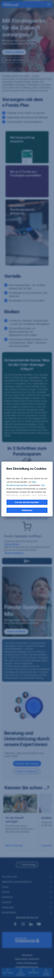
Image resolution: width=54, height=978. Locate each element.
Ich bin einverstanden (27, 502)
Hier (43, 485)
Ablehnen (27, 510)
